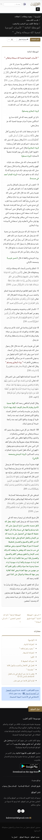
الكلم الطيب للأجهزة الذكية (25, 753)
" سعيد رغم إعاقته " (26, 648)
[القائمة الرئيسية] (38, 9)
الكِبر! (32, 657)
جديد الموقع (35, 837)
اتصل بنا (14, 837)
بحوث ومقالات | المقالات (23, 16)
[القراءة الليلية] (24, 4)
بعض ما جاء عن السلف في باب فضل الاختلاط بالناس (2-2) (21, 675)
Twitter (19, 811)
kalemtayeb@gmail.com (17, 818)
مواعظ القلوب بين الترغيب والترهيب (25, 23)
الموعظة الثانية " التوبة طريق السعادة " (34, 618)
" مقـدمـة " (30, 670)
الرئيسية (37, 16)
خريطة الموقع (24, 837)
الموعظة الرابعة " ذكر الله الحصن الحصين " (11, 618)
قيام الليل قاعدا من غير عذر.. (23, 681)
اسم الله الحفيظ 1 (27, 661)
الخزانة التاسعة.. (28, 653)
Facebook (22, 811)
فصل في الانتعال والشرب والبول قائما (20, 665)
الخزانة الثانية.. (28, 644)
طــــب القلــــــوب (32, 20)
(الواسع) (31, 640)
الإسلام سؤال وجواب (9, 786)
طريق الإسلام (35, 786)
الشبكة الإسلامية (24, 786)
